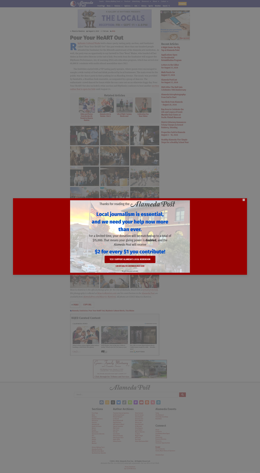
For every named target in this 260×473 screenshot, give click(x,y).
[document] (130, 236)
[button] (244, 200)
